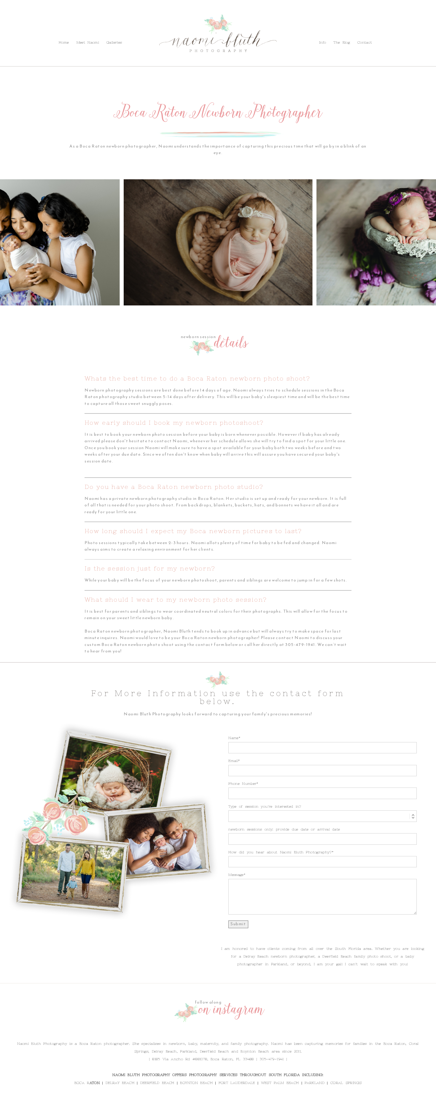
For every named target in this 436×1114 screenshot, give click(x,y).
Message (236, 875)
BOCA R (82, 1083)
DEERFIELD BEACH (157, 1083)
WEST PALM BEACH (280, 1083)
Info (31, 29)
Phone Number (242, 784)
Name (233, 738)
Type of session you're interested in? (264, 806)
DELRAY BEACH (120, 1083)
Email (233, 761)
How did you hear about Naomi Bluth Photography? (280, 852)
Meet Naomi (88, 42)
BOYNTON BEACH (196, 1083)
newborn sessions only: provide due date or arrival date (284, 829)
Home (64, 42)
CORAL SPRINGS (346, 1083)
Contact (70, 29)
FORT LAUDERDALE (237, 1083)
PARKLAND (314, 1083)
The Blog (48, 29)
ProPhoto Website (256, 1108)
